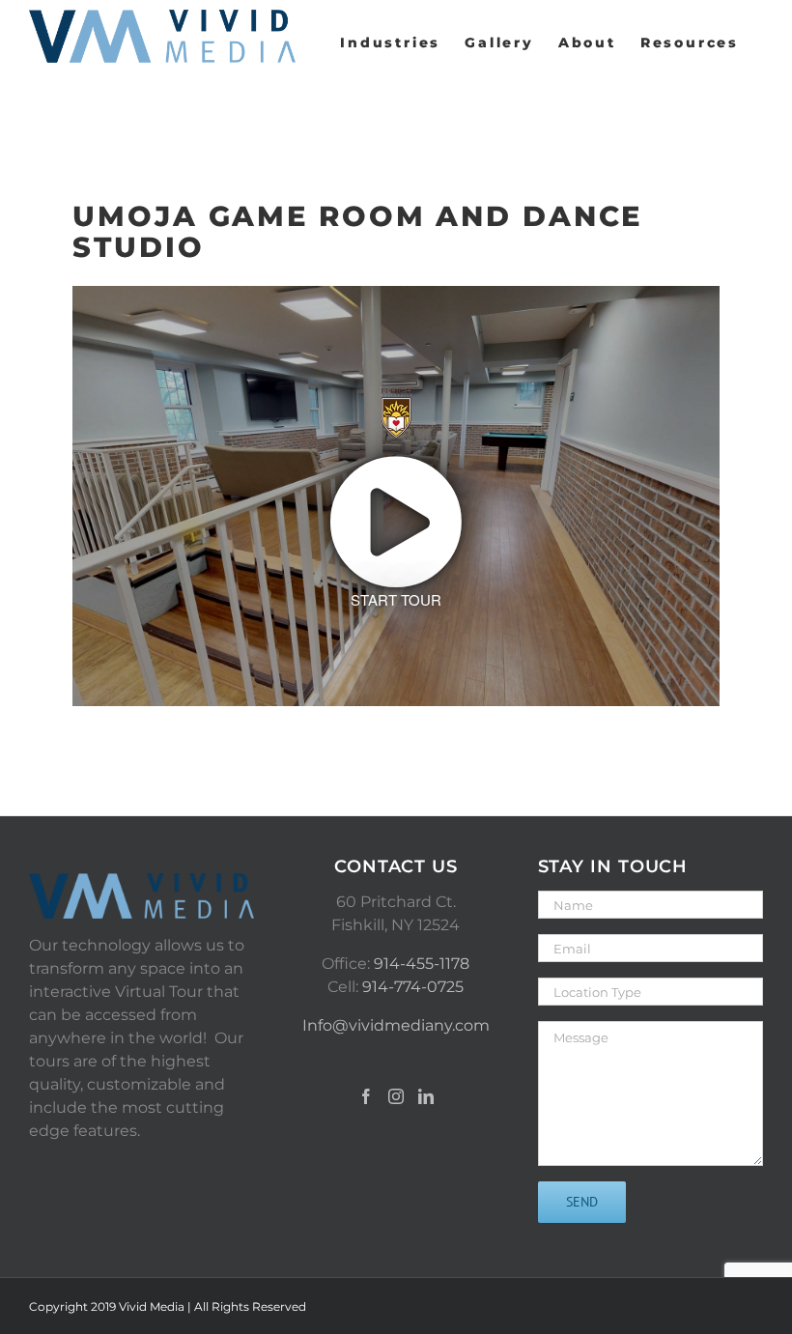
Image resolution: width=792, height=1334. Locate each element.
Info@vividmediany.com (396, 1025)
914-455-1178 (421, 963)
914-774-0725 (413, 987)
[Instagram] (396, 1096)
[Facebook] (366, 1096)
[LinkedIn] (426, 1096)
